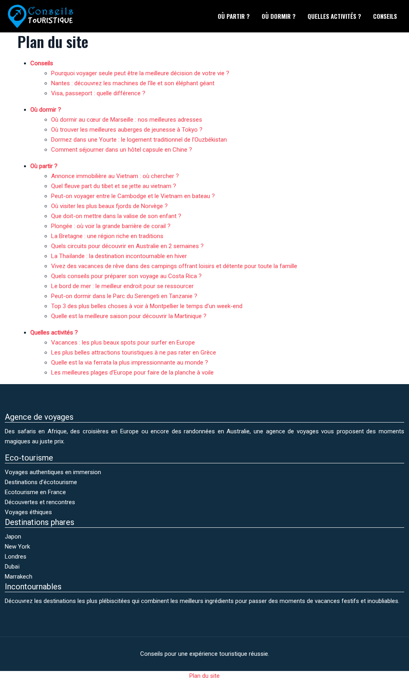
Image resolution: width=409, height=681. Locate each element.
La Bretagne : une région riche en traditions (107, 236)
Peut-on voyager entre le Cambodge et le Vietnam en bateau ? (133, 196)
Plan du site (204, 675)
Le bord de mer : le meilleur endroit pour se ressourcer (122, 286)
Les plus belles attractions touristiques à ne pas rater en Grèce (133, 352)
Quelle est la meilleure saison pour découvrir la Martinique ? (128, 316)
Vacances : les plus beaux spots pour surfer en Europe (123, 342)
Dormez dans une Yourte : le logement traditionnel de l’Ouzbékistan (139, 139)
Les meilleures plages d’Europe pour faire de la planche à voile (132, 372)
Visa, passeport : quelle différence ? (98, 93)
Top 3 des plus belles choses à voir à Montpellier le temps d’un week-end (146, 306)
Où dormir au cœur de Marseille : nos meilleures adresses (126, 119)
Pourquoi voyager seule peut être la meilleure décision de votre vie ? (140, 73)
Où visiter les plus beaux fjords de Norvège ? (109, 206)
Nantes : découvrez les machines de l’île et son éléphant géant (132, 83)
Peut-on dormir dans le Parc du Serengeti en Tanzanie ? (124, 296)
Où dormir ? (279, 16)
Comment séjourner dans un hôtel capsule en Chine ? (121, 149)
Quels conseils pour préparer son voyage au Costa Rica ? (126, 276)
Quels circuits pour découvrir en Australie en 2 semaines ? (127, 246)
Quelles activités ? (334, 16)
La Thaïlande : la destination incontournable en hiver (119, 256)
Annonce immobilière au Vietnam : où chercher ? (115, 176)
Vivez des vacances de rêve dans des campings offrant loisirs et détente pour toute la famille (174, 266)
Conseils (385, 16)
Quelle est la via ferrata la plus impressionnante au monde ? (129, 362)
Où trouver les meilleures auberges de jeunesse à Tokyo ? (127, 129)
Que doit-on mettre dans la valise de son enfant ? (116, 216)
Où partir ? (234, 16)
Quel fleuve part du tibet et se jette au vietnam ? (113, 186)
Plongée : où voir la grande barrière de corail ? (111, 226)
